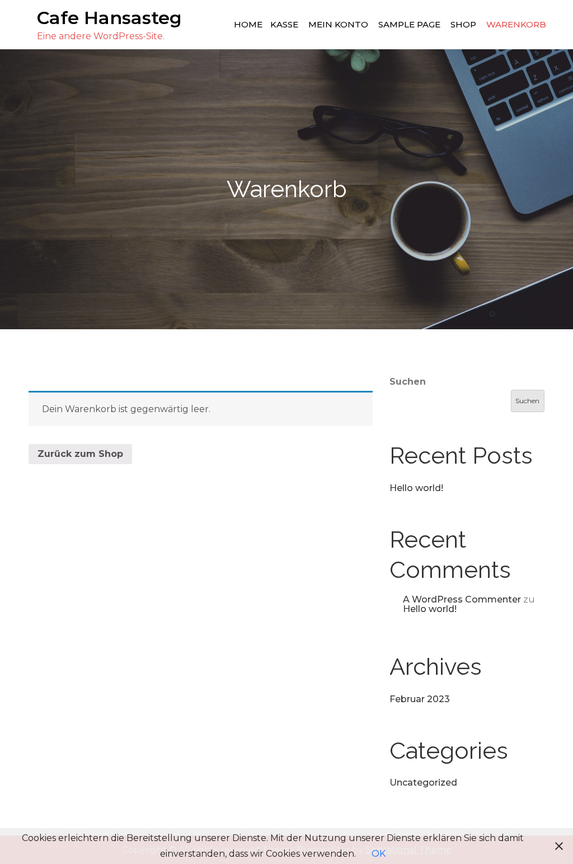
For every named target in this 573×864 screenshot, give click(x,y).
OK (379, 853)
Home (248, 24)
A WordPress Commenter (462, 599)
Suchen (407, 381)
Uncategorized (423, 782)
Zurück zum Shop (80, 454)
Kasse (284, 24)
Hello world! (416, 488)
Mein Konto (338, 24)
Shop (463, 24)
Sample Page (409, 24)
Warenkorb (516, 24)
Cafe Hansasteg (109, 18)
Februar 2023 (419, 699)
